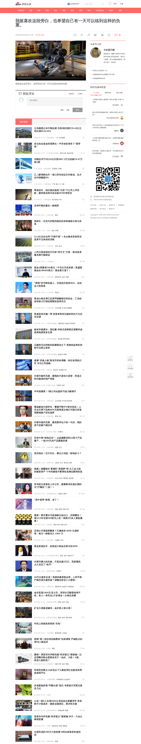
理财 (64, 10)
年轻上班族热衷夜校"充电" (47, 623)
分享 (108, 35)
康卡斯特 (66, 339)
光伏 (56, 246)
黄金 (72, 10)
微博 (95, 35)
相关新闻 (24, 122)
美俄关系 (55, 726)
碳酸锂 (69, 308)
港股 (38, 10)
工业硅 (64, 308)
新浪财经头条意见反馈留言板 (104, 196)
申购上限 (65, 509)
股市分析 (63, 153)
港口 (57, 184)
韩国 (53, 648)
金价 (63, 277)
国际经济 (61, 323)
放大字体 (88, 35)
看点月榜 (119, 93)
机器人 (57, 292)
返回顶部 (130, 385)
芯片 (60, 447)
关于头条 (93, 205)
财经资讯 (58, 277)
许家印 (59, 385)
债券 (65, 354)
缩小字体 (81, 35)
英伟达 (66, 463)
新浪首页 (130, 360)
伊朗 (56, 230)
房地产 (111, 10)
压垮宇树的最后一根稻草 (46, 205)
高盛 (67, 277)
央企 (60, 246)
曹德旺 (65, 478)
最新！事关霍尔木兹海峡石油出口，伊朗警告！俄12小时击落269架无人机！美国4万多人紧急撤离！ (58, 518)
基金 (55, 10)
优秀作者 (108, 93)
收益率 (67, 323)
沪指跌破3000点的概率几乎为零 (104, 74)
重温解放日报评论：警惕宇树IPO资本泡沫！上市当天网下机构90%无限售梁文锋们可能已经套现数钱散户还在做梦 (58, 410)
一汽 (56, 138)
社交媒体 (66, 679)
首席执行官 (63, 370)
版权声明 (93, 209)
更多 (120, 10)
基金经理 (70, 153)
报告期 (69, 401)
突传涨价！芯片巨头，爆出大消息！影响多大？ (58, 453)
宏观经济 (21, 10)
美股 (47, 10)
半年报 (64, 401)
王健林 (57, 540)
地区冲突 (56, 525)
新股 (60, 509)
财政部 (72, 323)
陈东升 (55, 370)
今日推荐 (96, 93)
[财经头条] (23, 4)
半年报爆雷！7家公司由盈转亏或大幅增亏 (55, 391)
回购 (60, 169)
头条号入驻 (95, 44)
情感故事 (61, 710)
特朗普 (64, 726)
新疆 (66, 710)
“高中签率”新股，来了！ (46, 500)
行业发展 (58, 308)
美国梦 (71, 478)
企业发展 (58, 401)
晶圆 (56, 447)
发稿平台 (112, 205)
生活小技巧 (59, 478)
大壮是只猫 (39, 35)
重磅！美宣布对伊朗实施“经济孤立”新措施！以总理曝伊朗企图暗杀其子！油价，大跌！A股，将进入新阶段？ (58, 657)
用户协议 (103, 209)
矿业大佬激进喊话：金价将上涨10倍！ (53, 608)
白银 (67, 602)
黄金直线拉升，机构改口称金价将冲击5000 (56, 546)
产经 (53, 184)
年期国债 (70, 586)
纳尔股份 (55, 199)
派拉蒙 (60, 339)
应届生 (60, 494)
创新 (56, 509)
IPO (60, 199)
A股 (31, 10)
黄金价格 (69, 617)
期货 (80, 10)
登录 (62, 110)
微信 (101, 35)
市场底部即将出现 (99, 78)
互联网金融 (100, 10)
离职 (65, 494)
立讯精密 (62, 138)
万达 (61, 540)
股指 (67, 664)
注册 (121, 4)
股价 (56, 215)
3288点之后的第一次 (100, 70)
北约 (65, 525)
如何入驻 (103, 205)
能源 (89, 10)
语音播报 (74, 35)
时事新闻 (60, 679)
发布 (77, 110)
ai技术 (57, 463)
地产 (63, 385)
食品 (53, 230)
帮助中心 (112, 209)
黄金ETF (71, 555)
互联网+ (55, 169)
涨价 (70, 463)
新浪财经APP (74, 4)
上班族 (64, 633)
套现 (56, 416)
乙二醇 (62, 184)
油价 (63, 664)
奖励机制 (121, 205)
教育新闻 (58, 633)
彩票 (56, 741)
